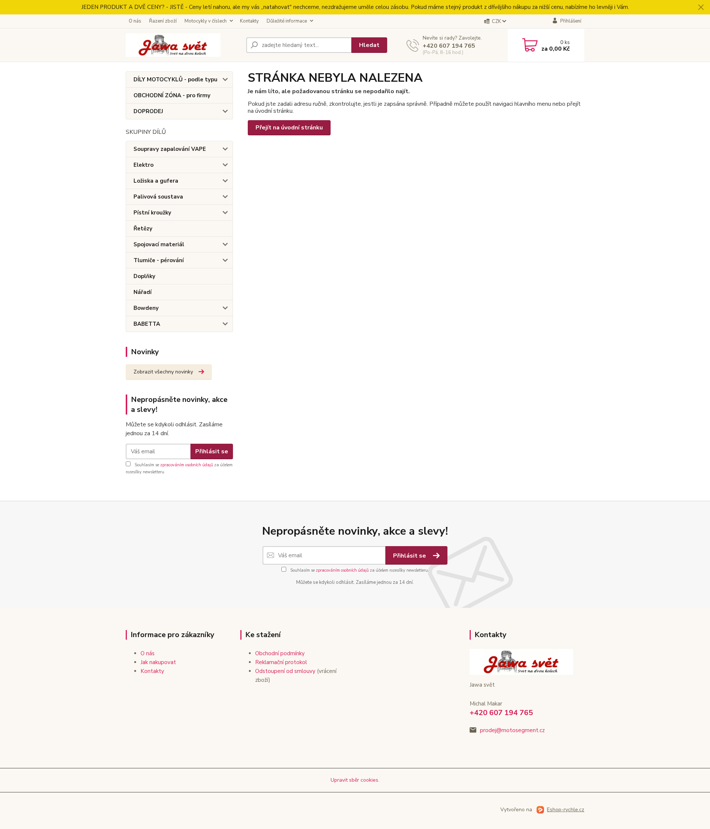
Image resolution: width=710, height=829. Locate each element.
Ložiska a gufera (155, 181)
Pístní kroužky (152, 212)
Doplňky (144, 276)
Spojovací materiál (158, 244)
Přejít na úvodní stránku (289, 127)
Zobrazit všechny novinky (163, 371)
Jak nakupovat (158, 662)
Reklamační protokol (281, 662)
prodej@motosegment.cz (512, 730)
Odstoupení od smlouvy (285, 671)
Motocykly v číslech (206, 21)
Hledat (369, 45)
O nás (135, 21)
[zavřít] (701, 7)
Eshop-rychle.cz (565, 809)
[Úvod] (183, 45)
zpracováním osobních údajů (186, 465)
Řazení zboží (163, 21)
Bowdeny (146, 308)
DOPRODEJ (148, 111)
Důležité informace (287, 21)
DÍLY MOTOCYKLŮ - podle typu (175, 79)
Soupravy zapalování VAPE (169, 149)
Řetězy (142, 228)
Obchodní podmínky (280, 653)
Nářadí (142, 292)
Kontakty (249, 21)
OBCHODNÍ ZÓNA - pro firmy (171, 95)
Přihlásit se (211, 451)
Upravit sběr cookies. (355, 780)
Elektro (143, 165)
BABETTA (146, 324)
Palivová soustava (158, 196)
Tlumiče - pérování (158, 260)
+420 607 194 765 (449, 46)
